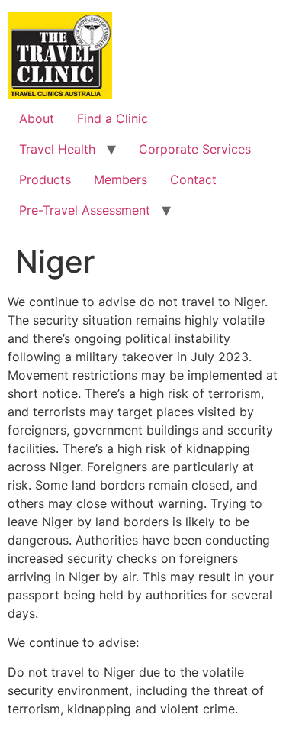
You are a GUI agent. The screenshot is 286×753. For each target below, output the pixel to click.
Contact (193, 179)
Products (45, 179)
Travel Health (57, 149)
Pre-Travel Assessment (84, 210)
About (36, 118)
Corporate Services (195, 149)
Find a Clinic (112, 118)
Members (120, 179)
